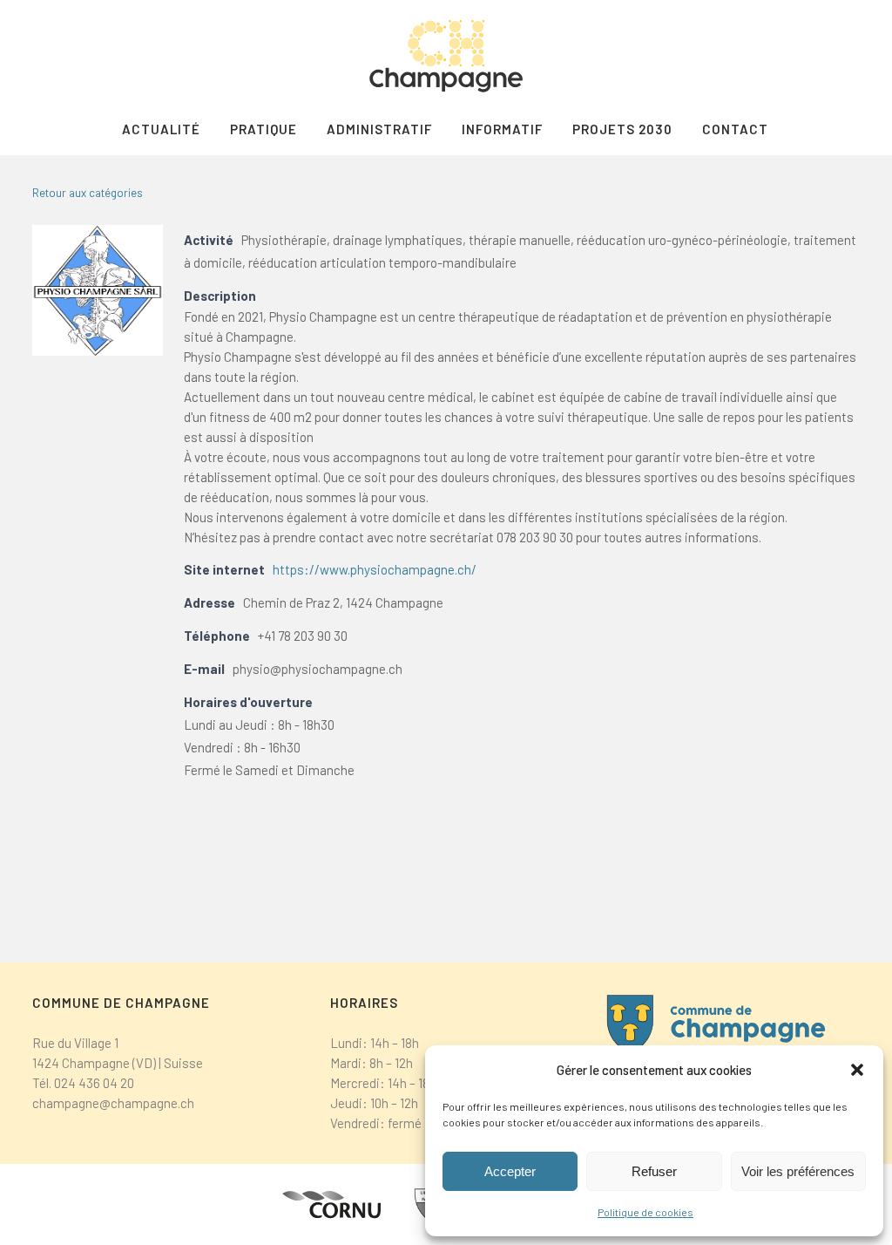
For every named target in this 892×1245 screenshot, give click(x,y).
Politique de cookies (645, 1212)
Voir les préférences (798, 1171)
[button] (857, 1069)
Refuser (654, 1171)
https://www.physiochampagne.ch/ (374, 569)
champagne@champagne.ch (113, 1103)
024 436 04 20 (94, 1083)
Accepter (510, 1171)
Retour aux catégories (87, 193)
